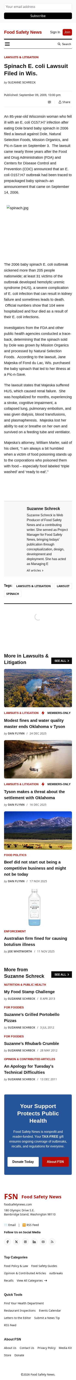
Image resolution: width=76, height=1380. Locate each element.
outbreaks (56, 1273)
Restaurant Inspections (20, 1310)
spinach (12, 594)
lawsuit (63, 586)
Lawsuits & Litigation (21, 57)
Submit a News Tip (47, 1318)
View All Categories (30, 1280)
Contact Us (27, 1348)
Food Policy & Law (16, 1266)
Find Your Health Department (24, 1303)
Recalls (9, 1280)
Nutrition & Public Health (25, 984)
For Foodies (14, 1007)
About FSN (55, 1161)
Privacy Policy (46, 1348)
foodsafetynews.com (18, 1204)
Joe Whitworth (20, 951)
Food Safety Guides (44, 1266)
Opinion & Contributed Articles (29, 1059)
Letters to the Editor (17, 1318)
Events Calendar (50, 1310)
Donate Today (23, 1161)
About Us (10, 1348)
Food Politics (15, 855)
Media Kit (65, 1348)
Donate (19, 1355)
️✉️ (10, 1225)
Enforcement (15, 931)
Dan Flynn (16, 733)
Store (7, 1355)
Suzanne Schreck (22, 82)
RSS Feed (10, 1325)
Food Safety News (43, 1374)
